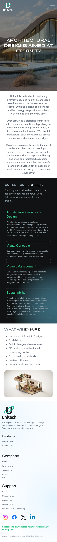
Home (4, 461)
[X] (23, 517)
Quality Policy (8, 505)
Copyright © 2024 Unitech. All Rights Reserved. (22, 536)
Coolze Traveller (9, 446)
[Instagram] (5, 517)
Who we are (7, 466)
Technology (7, 470)
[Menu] (51, 7)
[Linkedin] (33, 517)
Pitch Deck (6, 475)
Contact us (7, 500)
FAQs (4, 491)
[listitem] (28, 223)
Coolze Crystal (8, 441)
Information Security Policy (13, 508)
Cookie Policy (8, 496)
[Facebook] (14, 517)
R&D (4, 477)
